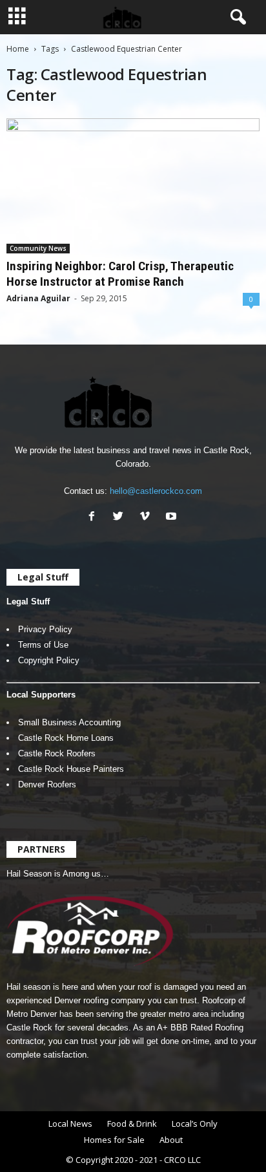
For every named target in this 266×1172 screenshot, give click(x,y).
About (171, 1139)
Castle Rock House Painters (71, 769)
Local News (70, 1123)
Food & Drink (132, 1123)
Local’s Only (195, 1123)
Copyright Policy (48, 660)
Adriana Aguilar (38, 298)
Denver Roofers (47, 784)
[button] (235, 17)
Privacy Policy (45, 629)
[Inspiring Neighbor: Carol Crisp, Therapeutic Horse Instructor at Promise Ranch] (133, 185)
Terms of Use (43, 645)
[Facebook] (94, 517)
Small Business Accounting (69, 722)
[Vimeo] (147, 517)
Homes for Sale (114, 1139)
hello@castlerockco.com (156, 491)
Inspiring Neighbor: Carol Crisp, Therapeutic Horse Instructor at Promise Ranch (120, 274)
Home (17, 48)
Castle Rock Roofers (57, 753)
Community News (38, 248)
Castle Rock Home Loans (66, 738)
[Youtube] (173, 517)
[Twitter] (121, 517)
